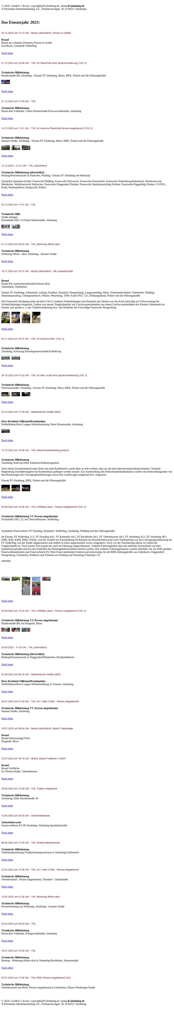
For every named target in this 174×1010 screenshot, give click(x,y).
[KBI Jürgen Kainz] (5, 147)
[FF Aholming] (5, 82)
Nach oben (7, 53)
